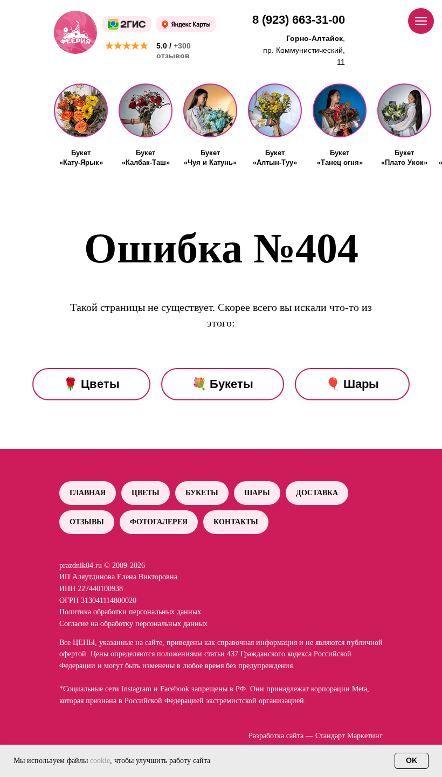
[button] (81, 110)
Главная (88, 493)
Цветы (146, 493)
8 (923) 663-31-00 (298, 19)
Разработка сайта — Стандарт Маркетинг (315, 736)
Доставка (317, 493)
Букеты (201, 493)
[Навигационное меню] (421, 21)
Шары (257, 493)
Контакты (235, 522)
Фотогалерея (159, 522)
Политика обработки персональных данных (130, 612)
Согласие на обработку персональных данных (133, 624)
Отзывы (87, 522)
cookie (100, 761)
